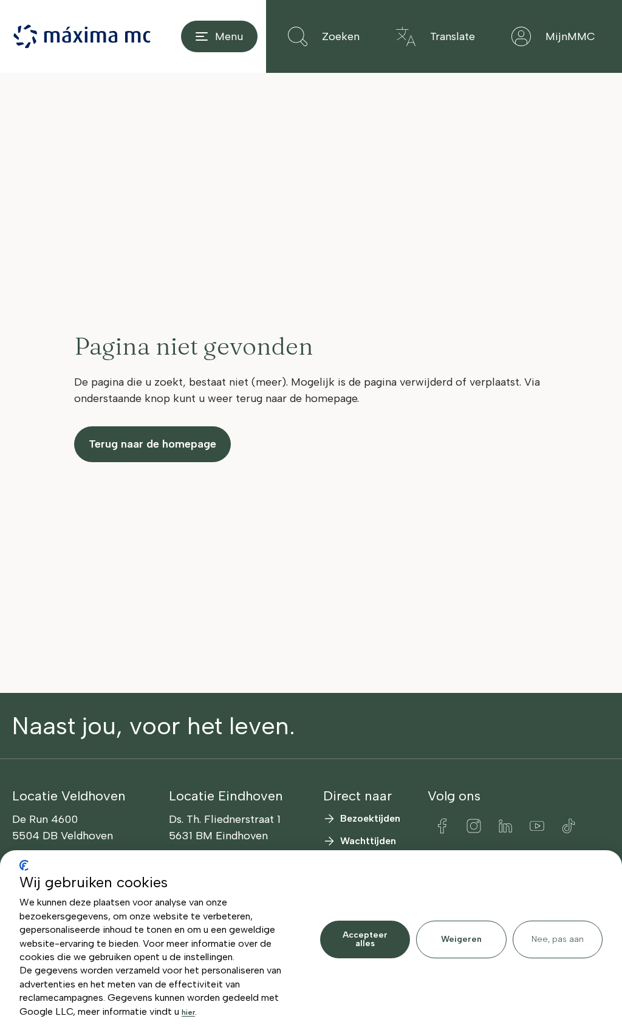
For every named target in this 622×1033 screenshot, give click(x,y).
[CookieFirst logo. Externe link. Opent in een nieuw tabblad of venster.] (24, 865)
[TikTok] (568, 825)
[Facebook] (442, 825)
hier (188, 1012)
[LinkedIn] (505, 825)
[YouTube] (537, 825)
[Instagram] (473, 825)
